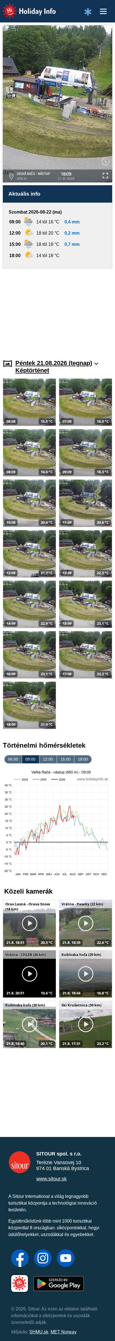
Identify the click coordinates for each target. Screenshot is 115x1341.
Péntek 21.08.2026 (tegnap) (53, 363)
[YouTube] (66, 1258)
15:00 (66, 759)
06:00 (13, 759)
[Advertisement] (57, 310)
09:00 (30, 759)
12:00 (48, 759)
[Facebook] (20, 1258)
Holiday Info (23, 7)
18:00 (83, 759)
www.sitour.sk (51, 1179)
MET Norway (63, 1331)
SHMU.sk (38, 1331)
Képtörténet (32, 370)
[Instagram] (43, 1258)
